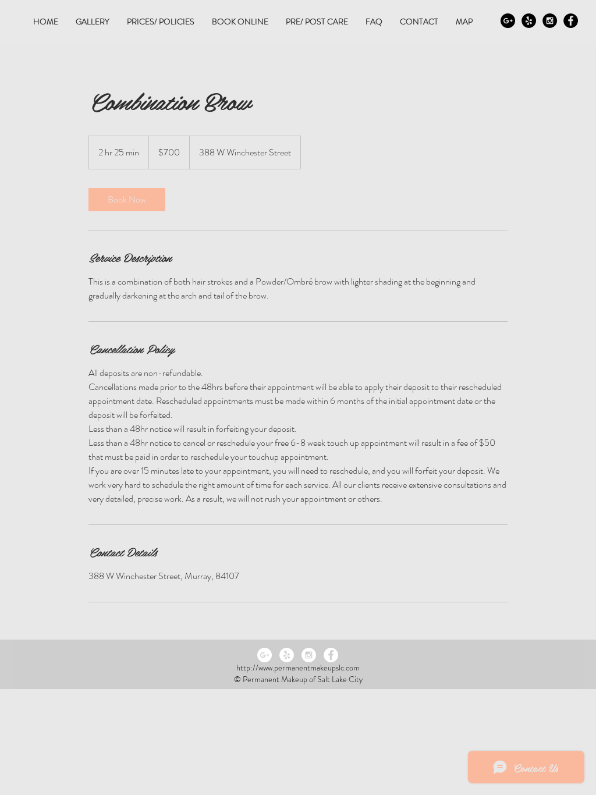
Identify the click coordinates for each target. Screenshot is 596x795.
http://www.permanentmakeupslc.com (298, 667)
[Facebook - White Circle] (331, 655)
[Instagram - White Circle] (308, 655)
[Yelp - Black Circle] (529, 20)
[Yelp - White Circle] (286, 655)
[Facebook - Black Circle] (570, 20)
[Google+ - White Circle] (264, 655)
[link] (126, 199)
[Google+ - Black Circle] (508, 20)
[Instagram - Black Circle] (549, 20)
